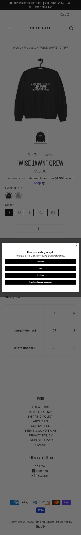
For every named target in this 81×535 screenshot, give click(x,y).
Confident (40, 275)
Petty (41, 268)
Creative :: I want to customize (40, 282)
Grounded (40, 261)
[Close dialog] (76, 245)
